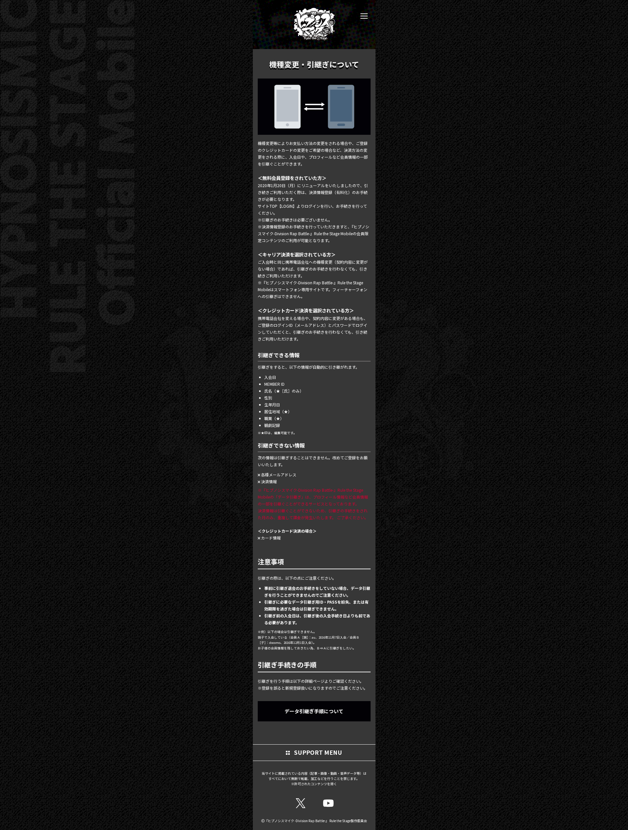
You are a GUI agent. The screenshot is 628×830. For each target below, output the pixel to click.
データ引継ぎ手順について (314, 711)
